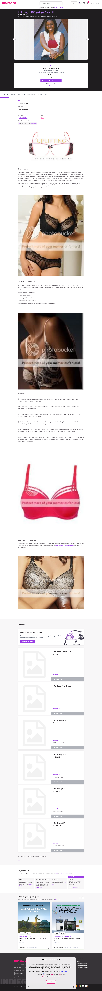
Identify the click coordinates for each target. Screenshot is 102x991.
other (42, 117)
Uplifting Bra (59, 789)
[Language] (80, 3)
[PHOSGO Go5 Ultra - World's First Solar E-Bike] (34, 917)
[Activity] (88, 3)
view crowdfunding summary (51, 85)
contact (26, 112)
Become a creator (82, 965)
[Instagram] (22, 967)
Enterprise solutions (82, 967)
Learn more (39, 887)
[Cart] (84, 3)
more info (20, 112)
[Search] (41, 3)
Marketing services (82, 963)
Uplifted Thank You (62, 686)
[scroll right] (87, 39)
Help (56, 873)
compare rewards (27, 641)
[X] (17, 967)
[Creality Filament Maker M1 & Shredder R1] (68, 917)
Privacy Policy (18, 986)
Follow (51, 80)
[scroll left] (14, 39)
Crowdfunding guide (66, 873)
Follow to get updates (74, 887)
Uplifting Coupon (61, 720)
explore (57, 899)
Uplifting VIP (59, 823)
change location (58, 7)
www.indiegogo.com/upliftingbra (64, 545)
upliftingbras (23, 14)
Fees (78, 961)
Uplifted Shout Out (62, 651)
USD (73, 3)
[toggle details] (49, 948)
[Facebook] (15, 967)
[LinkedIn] (25, 967)
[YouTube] (20, 967)
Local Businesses (23, 117)
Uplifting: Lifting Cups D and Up (36, 12)
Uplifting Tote (59, 754)
